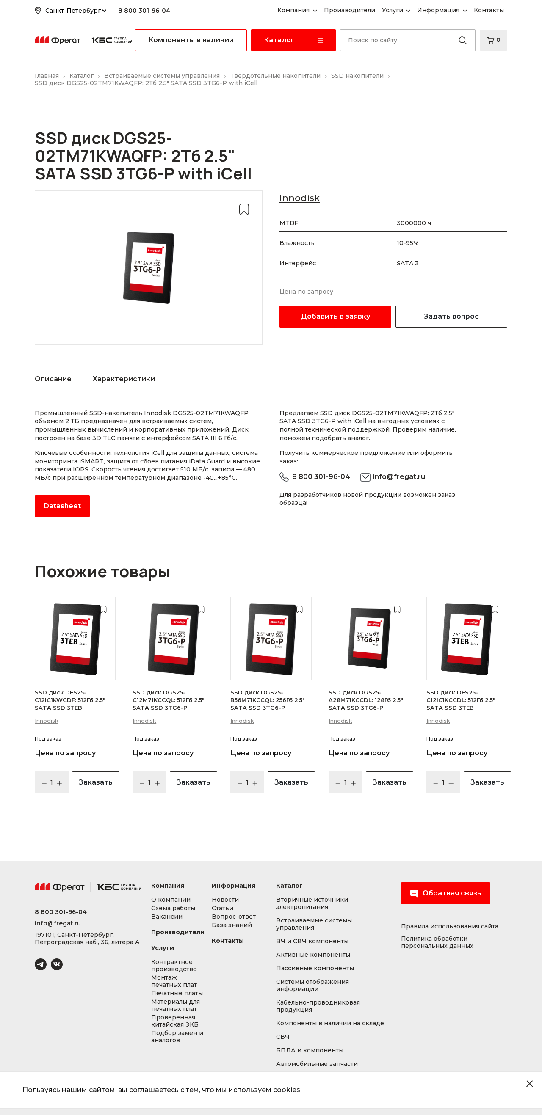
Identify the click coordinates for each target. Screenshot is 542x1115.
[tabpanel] (149, 463)
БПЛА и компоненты (309, 1050)
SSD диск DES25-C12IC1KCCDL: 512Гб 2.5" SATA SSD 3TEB (460, 700)
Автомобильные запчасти (317, 1064)
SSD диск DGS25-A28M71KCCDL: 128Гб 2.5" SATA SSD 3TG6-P (366, 700)
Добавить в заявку (335, 316)
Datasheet (62, 506)
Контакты (228, 940)
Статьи (222, 908)
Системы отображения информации (312, 985)
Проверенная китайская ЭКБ (175, 1021)
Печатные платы (177, 993)
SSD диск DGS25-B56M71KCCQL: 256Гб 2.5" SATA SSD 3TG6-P (267, 700)
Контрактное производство (174, 965)
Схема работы (173, 908)
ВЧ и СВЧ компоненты (312, 941)
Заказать (96, 782)
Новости (225, 899)
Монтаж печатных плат (174, 981)
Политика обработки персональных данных (437, 942)
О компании (171, 899)
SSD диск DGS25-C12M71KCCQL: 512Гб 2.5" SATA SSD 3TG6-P (169, 700)
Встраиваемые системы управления (314, 924)
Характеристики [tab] (124, 379)
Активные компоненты (313, 954)
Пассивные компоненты (315, 968)
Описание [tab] (53, 379)
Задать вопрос (451, 316)
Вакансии (167, 916)
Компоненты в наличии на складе (330, 1023)
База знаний (232, 925)
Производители (178, 932)
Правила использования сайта (449, 926)
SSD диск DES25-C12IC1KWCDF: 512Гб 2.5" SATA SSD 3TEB (70, 700)
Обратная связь (452, 893)
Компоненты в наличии (191, 40)
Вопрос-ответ (234, 916)
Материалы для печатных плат (175, 1005)
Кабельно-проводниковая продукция (318, 1006)
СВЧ (283, 1037)
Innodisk (299, 198)
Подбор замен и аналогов (177, 1037)
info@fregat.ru (399, 477)
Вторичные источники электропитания (312, 903)
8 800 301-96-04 (144, 10)
